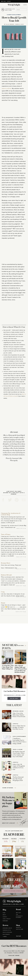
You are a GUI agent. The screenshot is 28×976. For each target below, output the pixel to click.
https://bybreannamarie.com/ (9, 568)
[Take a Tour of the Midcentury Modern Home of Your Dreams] (6, 714)
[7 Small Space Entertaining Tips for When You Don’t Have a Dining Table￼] (6, 739)
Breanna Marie (5, 563)
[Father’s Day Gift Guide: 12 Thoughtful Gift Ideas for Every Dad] (6, 765)
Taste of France (5, 534)
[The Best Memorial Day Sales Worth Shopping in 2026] (6, 778)
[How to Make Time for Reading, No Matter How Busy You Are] (6, 727)
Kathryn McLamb (6, 575)
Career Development (14, 14)
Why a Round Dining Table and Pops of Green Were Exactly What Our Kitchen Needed (21, 669)
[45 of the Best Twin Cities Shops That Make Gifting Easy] (8, 660)
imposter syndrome (6, 88)
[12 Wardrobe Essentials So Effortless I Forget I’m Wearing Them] (20, 659)
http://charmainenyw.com (8, 527)
